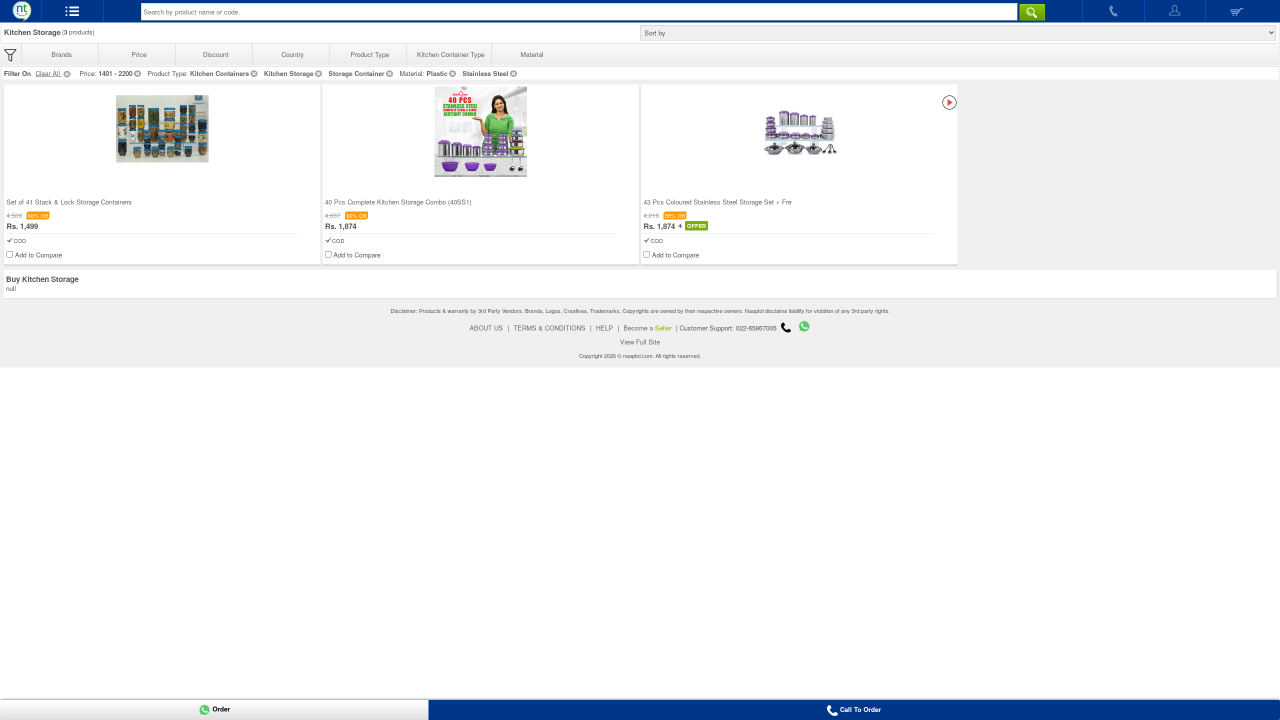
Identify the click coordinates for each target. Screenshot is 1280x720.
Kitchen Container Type (450, 54)
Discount (215, 54)
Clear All (49, 73)
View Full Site (640, 341)
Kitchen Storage (289, 73)
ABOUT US (486, 327)
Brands (62, 54)
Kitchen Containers (219, 73)
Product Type (369, 54)
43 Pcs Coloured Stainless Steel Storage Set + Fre (718, 201)
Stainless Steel (485, 73)
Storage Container (356, 73)
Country (293, 54)
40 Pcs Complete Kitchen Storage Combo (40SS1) (398, 201)
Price (139, 54)
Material (532, 54)
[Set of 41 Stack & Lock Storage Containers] (162, 132)
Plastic (437, 73)
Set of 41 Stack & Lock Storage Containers (69, 201)
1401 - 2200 (115, 73)
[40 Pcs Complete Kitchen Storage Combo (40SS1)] (480, 132)
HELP (604, 327)
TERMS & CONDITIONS (550, 327)
